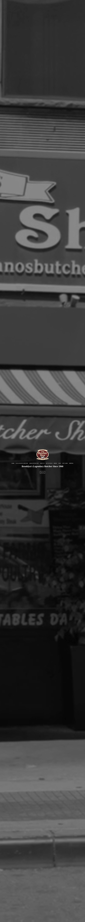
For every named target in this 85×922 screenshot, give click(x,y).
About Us (42, 463)
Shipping (71, 463)
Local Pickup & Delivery (22, 463)
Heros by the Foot (34, 463)
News (59, 463)
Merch (55, 463)
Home (13, 463)
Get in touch (49, 463)
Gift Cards (65, 463)
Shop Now (42, 472)
